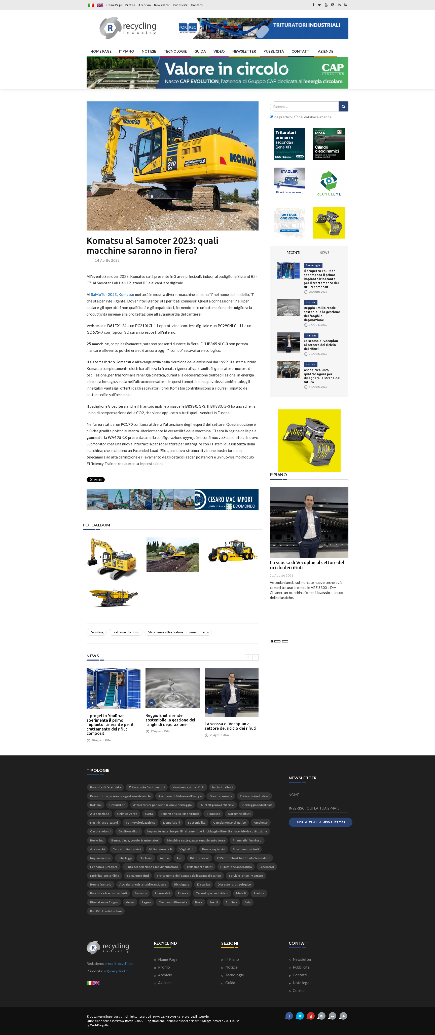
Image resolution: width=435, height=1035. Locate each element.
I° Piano (311, 335)
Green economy (220, 796)
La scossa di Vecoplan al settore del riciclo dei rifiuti (230, 726)
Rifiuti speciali (199, 858)
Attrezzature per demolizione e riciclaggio (162, 805)
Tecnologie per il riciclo (212, 893)
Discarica (203, 884)
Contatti (197, 5)
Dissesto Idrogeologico (234, 884)
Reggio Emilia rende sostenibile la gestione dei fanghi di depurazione (170, 719)
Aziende (164, 982)
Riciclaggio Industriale (257, 805)
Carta (149, 814)
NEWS (325, 253)
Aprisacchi (97, 849)
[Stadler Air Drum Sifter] (289, 183)
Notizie (310, 302)
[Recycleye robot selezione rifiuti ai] (329, 183)
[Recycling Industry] (127, 28)
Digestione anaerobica (236, 867)
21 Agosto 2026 (282, 575)
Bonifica (231, 902)
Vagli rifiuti (186, 849)
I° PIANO (126, 51)
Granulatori (117, 805)
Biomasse (213, 814)
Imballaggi (125, 858)
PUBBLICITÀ (274, 51)
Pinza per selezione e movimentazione (151, 867)
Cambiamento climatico (229, 822)
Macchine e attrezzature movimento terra (178, 632)
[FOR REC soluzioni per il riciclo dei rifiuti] (262, 28)
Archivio (144, 5)
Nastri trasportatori (104, 822)
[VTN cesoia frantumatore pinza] (329, 223)
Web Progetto (99, 1025)
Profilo (130, 5)
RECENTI (293, 253)
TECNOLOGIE (175, 51)
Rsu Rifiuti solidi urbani (106, 911)
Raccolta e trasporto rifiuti (108, 893)
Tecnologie (313, 265)
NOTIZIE (149, 51)
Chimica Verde (127, 814)
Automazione (99, 814)
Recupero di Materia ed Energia (180, 796)
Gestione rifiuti (128, 831)
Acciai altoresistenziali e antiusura (142, 884)
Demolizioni (171, 822)
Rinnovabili (162, 893)
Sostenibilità (196, 822)
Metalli (241, 893)
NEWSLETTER (244, 51)
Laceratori (267, 867)
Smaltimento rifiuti (246, 849)
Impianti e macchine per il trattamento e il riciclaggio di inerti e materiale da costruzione (207, 831)
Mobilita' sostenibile (104, 875)
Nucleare (145, 858)
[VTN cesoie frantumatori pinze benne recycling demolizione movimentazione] (309, 440)
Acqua (164, 858)
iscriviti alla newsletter (321, 822)
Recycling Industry (110, 1016)
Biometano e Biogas (104, 902)
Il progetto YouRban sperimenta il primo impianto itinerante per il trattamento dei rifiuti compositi (110, 724)
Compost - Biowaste (173, 902)
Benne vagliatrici (213, 849)
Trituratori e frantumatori (147, 787)
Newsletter (162, 5)
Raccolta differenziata (105, 787)
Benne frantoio (101, 884)
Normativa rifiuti (239, 814)
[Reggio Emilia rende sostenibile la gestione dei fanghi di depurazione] (172, 688)
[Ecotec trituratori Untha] (289, 144)
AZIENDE (325, 51)
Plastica (258, 893)
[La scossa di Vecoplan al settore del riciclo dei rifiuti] (232, 692)
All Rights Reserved (138, 1016)
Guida (230, 982)
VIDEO (219, 51)
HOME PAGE (101, 51)
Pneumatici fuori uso (247, 840)
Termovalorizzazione (140, 822)
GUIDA (200, 51)
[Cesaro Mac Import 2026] (173, 499)
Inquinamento (100, 858)
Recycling (96, 632)
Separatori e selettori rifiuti (180, 814)
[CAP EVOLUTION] (217, 73)
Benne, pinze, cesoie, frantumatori (135, 840)
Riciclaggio (181, 884)
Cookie (298, 990)
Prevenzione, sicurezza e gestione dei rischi (120, 796)
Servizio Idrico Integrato (246, 875)
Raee (198, 902)
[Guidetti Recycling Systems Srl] (289, 223)
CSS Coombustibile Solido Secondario (243, 858)
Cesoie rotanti (100, 831)
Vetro (130, 902)
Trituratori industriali (254, 796)
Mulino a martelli (160, 849)
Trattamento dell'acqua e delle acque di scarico (189, 875)
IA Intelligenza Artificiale (217, 805)
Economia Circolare (104, 867)
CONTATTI (301, 51)
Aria (247, 902)
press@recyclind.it (119, 963)
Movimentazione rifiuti (188, 787)
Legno (146, 902)
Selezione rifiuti (138, 875)
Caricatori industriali (127, 849)
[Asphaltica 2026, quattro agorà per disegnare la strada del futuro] (288, 369)
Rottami (95, 805)
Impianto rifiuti (222, 787)
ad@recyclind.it (116, 971)
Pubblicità (180, 5)
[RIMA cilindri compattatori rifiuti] (329, 144)
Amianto (141, 893)
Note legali (301, 982)
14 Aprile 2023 (107, 260)
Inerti (214, 902)
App (179, 858)
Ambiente (261, 822)
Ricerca (183, 893)
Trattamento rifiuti (125, 632)
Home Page (114, 5)
